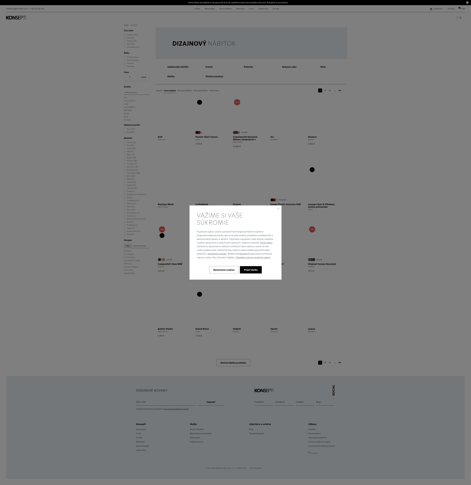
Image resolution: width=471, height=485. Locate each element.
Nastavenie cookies (217, 253)
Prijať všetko (266, 242)
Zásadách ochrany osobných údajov (253, 257)
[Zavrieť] (278, 208)
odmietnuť (244, 253)
